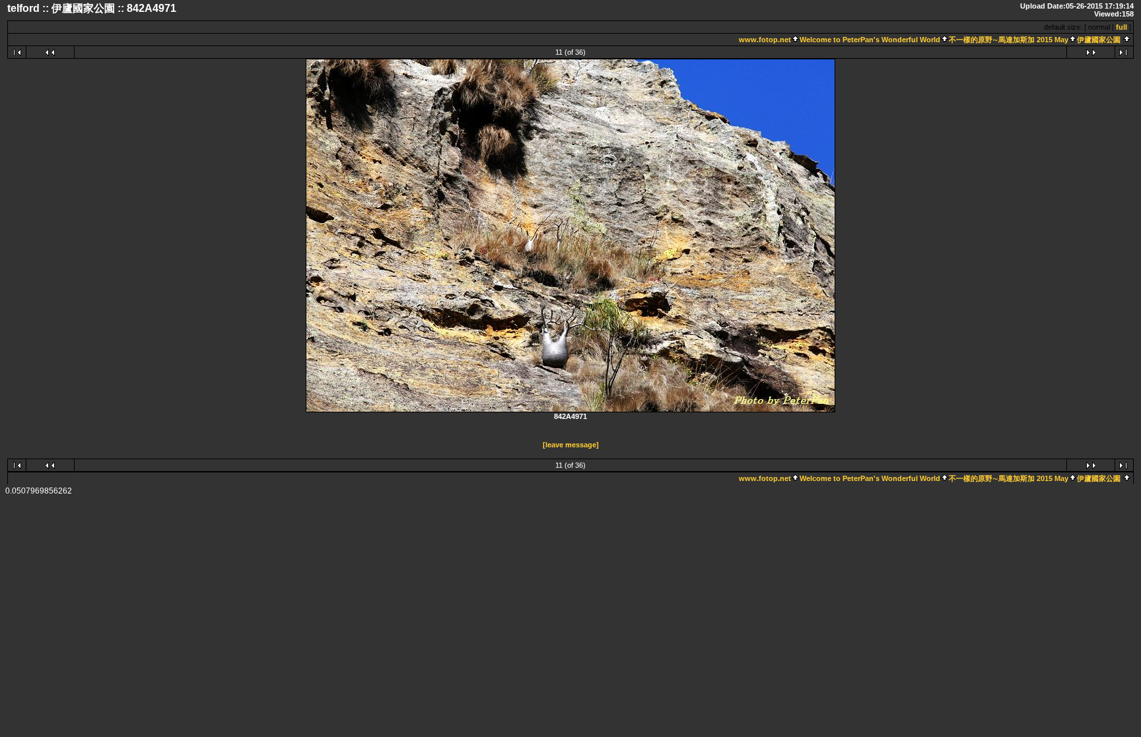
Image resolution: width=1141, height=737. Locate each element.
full (1121, 27)
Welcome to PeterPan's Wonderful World (870, 40)
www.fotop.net (765, 40)
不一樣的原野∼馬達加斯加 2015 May (1008, 40)
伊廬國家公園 (1099, 40)
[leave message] (571, 445)
